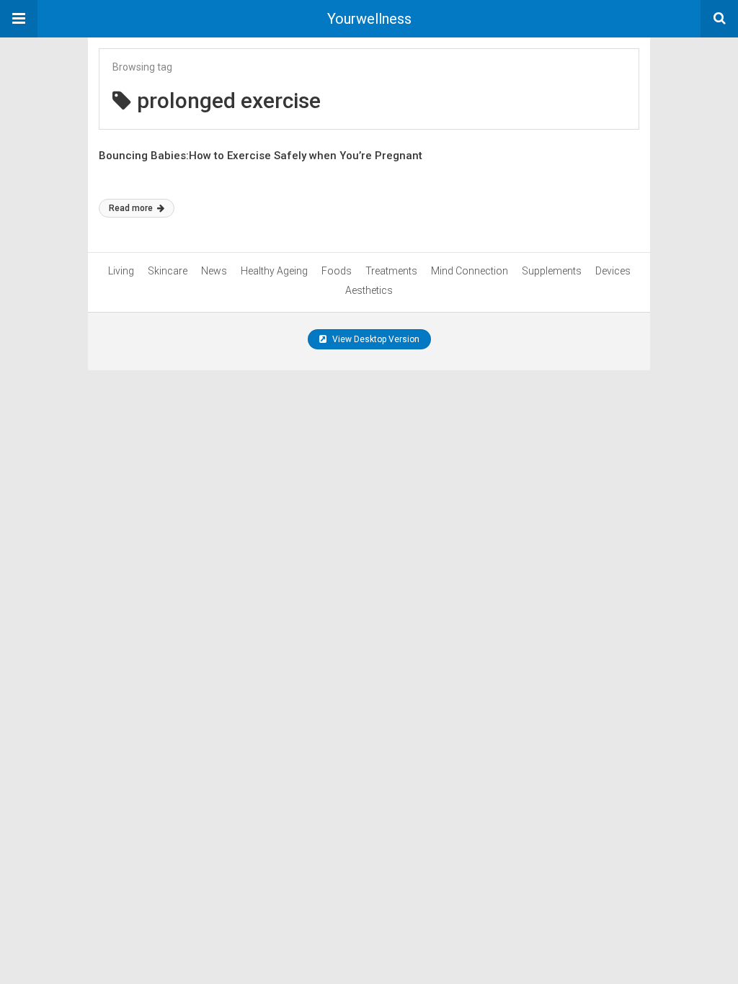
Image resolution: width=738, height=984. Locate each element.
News (214, 271)
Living (121, 271)
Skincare (167, 271)
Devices (613, 271)
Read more (132, 208)
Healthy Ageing (274, 271)
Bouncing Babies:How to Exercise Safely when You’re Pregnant (260, 155)
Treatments (391, 271)
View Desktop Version (374, 339)
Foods (336, 271)
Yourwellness (369, 18)
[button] (18, 18)
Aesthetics (369, 290)
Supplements (552, 271)
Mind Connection (469, 271)
